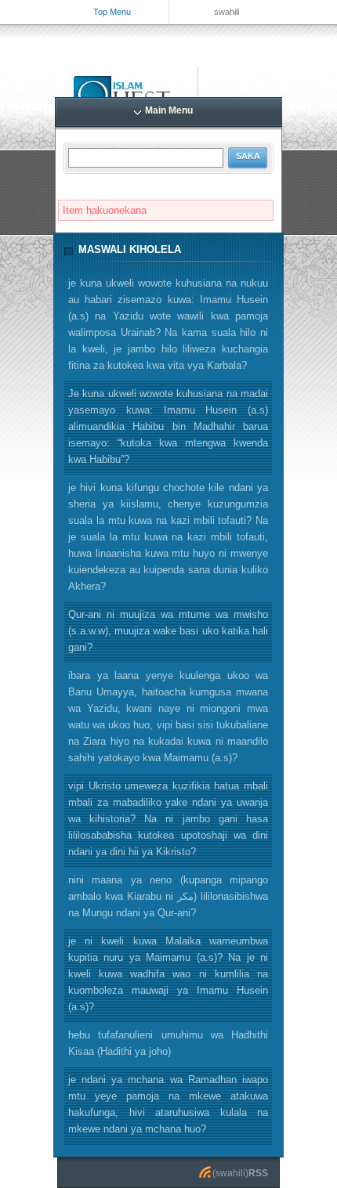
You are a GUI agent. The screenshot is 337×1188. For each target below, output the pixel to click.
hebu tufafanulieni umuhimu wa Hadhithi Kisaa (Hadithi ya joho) (168, 1043)
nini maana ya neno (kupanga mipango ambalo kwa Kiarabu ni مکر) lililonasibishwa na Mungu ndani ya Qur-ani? (168, 896)
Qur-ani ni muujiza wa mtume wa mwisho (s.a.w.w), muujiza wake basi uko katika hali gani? (168, 630)
